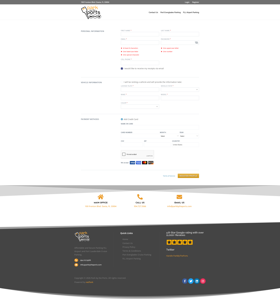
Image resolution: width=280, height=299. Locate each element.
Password (165, 39)
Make (123, 94)
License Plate (126, 86)
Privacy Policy (128, 247)
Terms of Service (169, 176)
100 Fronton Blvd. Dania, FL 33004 (100, 206)
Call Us (140, 203)
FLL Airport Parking (191, 12)
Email (123, 39)
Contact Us (153, 12)
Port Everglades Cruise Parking (136, 254)
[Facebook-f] (185, 281)
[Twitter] (191, 281)
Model (163, 94)
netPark (89, 282)
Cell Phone (125, 59)
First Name (125, 31)
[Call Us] (140, 197)
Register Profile (188, 176)
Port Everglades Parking (170, 12)
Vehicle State (166, 86)
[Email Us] (179, 197)
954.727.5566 (140, 206)
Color (123, 103)
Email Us (179, 203)
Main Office (101, 203)
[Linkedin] (197, 281)
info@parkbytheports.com (179, 206)
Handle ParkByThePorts (177, 255)
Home (125, 239)
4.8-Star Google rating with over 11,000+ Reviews (185, 233)
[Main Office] (100, 197)
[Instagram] (203, 281)
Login (187, 2)
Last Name (165, 31)
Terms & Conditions (131, 251)
